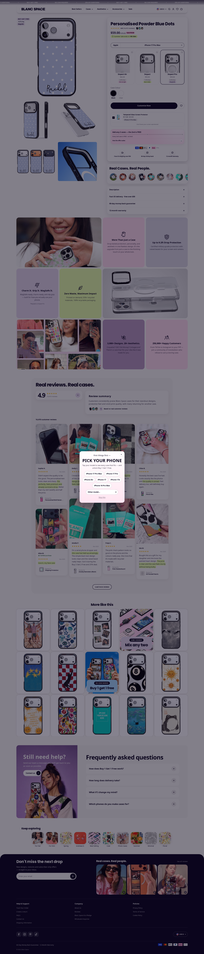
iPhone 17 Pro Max (94, 473)
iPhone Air (88, 480)
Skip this (102, 497)
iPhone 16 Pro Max (102, 485)
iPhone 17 (102, 480)
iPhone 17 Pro (112, 473)
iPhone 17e (115, 480)
